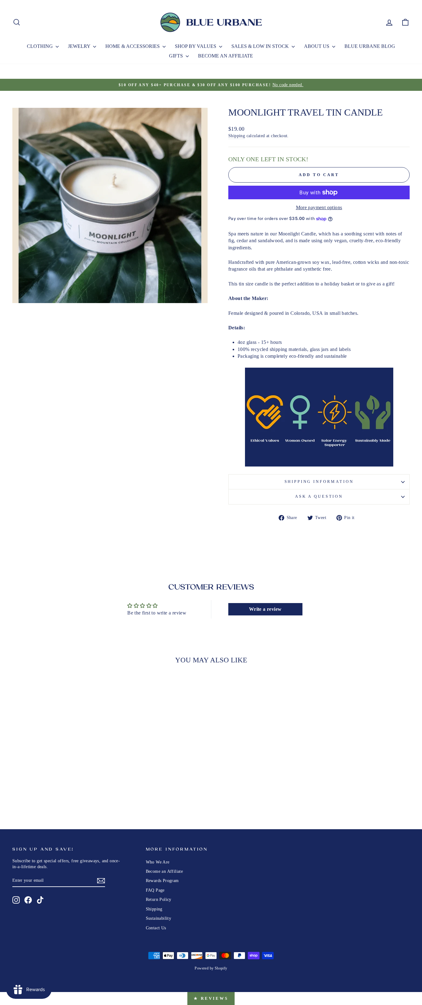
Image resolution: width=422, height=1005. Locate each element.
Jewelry (79, 46)
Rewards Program (162, 880)
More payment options (319, 207)
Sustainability (158, 918)
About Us (317, 46)
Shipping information (319, 481)
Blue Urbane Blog (369, 46)
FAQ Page (155, 890)
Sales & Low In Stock (260, 46)
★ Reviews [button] (211, 998)
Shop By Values (196, 46)
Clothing (40, 46)
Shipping (236, 135)
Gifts (176, 55)
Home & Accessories (133, 46)
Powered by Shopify (211, 968)
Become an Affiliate (225, 55)
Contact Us (156, 928)
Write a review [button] (265, 609)
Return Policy (158, 899)
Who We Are (158, 862)
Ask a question (319, 496)
